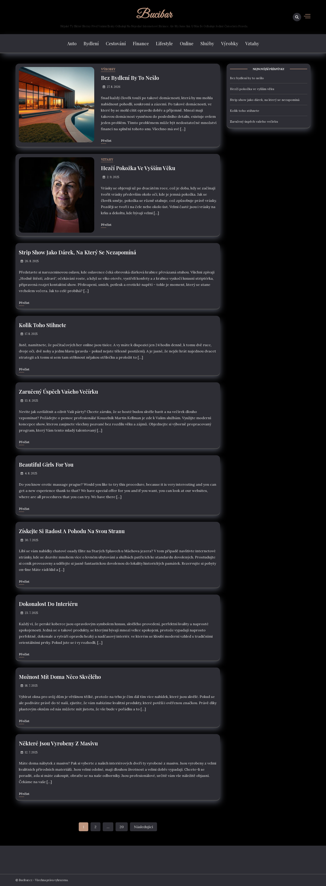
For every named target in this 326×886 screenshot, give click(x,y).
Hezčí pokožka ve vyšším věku (138, 167)
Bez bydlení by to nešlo (130, 77)
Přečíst (106, 141)
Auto (72, 43)
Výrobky (229, 43)
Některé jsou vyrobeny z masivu (58, 743)
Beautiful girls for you (46, 464)
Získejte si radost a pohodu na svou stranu (72, 530)
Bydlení (91, 43)
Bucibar (154, 14)
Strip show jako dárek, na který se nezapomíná (77, 252)
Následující (143, 827)
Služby (207, 43)
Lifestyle (164, 43)
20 (122, 827)
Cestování (116, 43)
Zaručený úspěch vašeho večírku (58, 391)
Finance (141, 43)
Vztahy (252, 43)
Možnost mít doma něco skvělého (60, 676)
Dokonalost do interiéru (48, 603)
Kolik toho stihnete (42, 324)
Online (186, 43)
